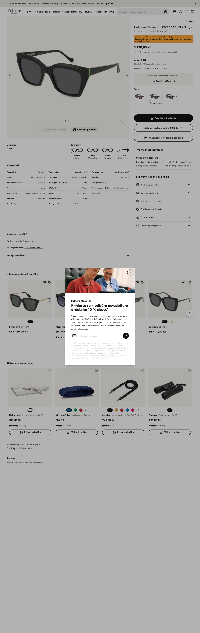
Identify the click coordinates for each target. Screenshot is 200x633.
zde (88, 329)
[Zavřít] (130, 272)
